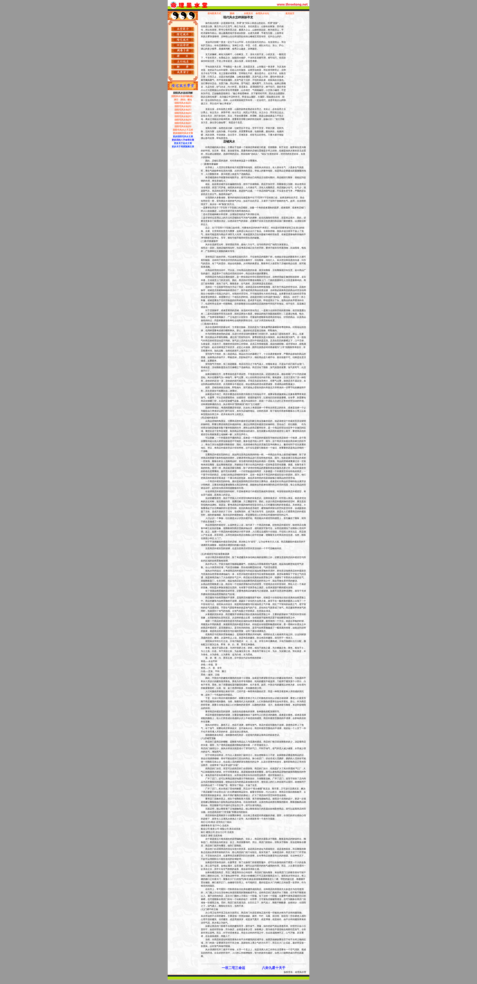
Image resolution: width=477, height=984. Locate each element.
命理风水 (260, 13)
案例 (232, 13)
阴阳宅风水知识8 (183, 126)
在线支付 (248, 13)
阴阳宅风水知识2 (183, 106)
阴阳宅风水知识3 (183, 109)
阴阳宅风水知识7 (183, 123)
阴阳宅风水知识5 (183, 116)
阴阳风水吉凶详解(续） (183, 96)
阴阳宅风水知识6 (183, 119)
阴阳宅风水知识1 (183, 103)
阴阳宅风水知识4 (183, 113)
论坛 (267, 13)
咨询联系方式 (214, 13)
